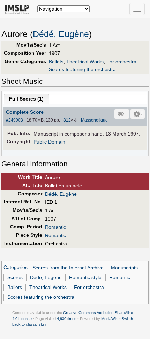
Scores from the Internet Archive (68, 267)
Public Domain (49, 142)
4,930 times (66, 319)
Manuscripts (124, 267)
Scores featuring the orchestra (82, 69)
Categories (15, 267)
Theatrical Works (85, 61)
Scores (15, 277)
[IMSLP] (18, 9)
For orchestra (121, 61)
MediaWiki (109, 319)
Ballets (56, 61)
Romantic (55, 227)
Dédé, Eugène (61, 34)
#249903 (14, 120)
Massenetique (94, 120)
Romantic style (85, 277)
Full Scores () (26, 99)
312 (67, 120)
